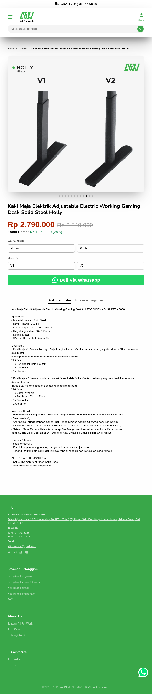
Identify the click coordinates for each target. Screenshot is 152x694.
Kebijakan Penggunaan (21, 593)
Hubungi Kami (16, 635)
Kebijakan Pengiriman (21, 576)
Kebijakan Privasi (18, 587)
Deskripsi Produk (59, 300)
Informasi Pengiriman (89, 300)
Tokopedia (14, 659)
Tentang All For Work (20, 623)
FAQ (10, 599)
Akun (141, 17)
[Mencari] (140, 29)
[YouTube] (27, 552)
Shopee (12, 665)
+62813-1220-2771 (19, 536)
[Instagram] (15, 552)
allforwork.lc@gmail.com (22, 546)
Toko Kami (14, 629)
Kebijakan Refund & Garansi (25, 582)
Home (11, 48)
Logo (27, 17)
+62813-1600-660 (18, 532)
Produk (23, 48)
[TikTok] (21, 552)
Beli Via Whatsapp (80, 280)
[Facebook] (9, 552)
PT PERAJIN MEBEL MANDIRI (70, 686)
